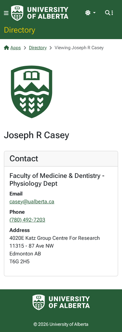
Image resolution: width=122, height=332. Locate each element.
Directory (19, 29)
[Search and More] (109, 13)
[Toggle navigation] (6, 13)
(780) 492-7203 (27, 220)
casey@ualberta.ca (31, 201)
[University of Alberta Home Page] (39, 13)
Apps (15, 47)
